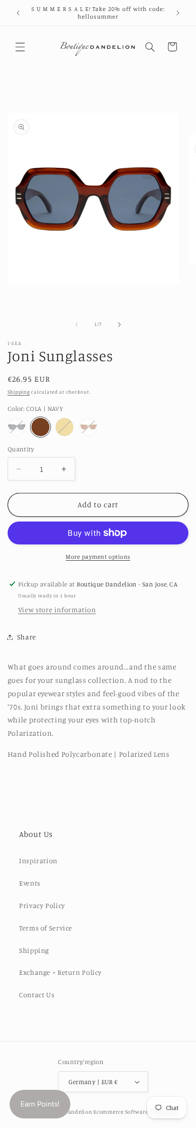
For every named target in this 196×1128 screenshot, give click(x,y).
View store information (57, 610)
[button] (20, 47)
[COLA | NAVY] (40, 427)
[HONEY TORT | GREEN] (65, 427)
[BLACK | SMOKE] (17, 427)
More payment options (98, 556)
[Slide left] (76, 324)
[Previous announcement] (18, 12)
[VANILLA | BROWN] (88, 427)
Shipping (19, 392)
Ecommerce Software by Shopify (135, 1111)
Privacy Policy (42, 905)
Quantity (21, 449)
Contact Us (36, 995)
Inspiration (38, 860)
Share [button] (26, 637)
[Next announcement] (177, 12)
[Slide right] (119, 324)
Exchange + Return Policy (60, 972)
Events (29, 883)
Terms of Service (45, 928)
